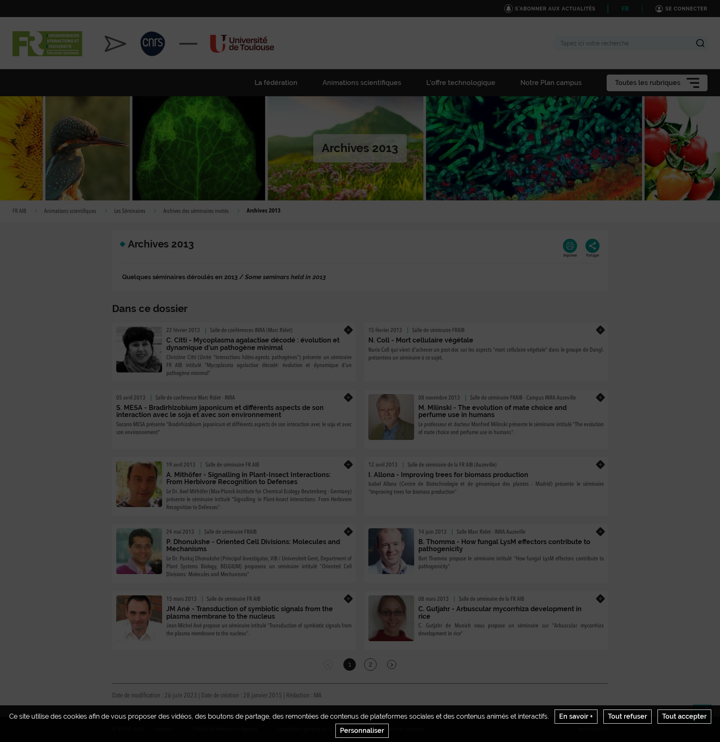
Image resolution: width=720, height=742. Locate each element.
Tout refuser (627, 716)
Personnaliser (362, 731)
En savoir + (576, 716)
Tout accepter (684, 716)
